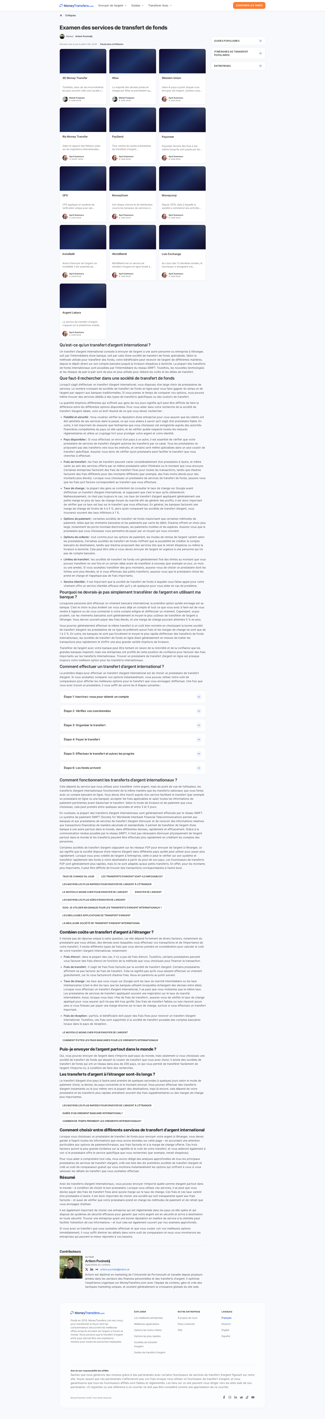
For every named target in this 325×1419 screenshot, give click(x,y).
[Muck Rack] (96, 1269)
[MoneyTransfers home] (77, 5)
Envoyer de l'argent (148, 891)
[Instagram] (229, 1397)
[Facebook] (224, 1397)
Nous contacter (186, 1323)
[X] (86, 1269)
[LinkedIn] (91, 1269)
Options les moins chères (148, 1330)
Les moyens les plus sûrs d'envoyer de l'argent (93, 899)
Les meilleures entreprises (148, 1317)
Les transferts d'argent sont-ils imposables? (132, 876)
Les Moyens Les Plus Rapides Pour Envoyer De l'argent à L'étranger (106, 884)
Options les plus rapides (147, 1336)
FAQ (180, 1330)
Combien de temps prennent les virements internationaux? (102, 1121)
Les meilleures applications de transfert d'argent (96, 915)
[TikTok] (247, 1397)
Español (226, 1336)
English (225, 1330)
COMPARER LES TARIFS (249, 5)
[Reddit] (241, 1397)
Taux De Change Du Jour (78, 876)
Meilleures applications (146, 1323)
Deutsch (226, 1323)
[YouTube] (252, 1397)
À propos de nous (187, 1317)
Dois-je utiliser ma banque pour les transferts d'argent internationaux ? (112, 907)
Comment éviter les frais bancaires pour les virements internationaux (110, 1040)
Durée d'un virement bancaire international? (92, 1113)
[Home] (61, 15)
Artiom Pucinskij (83, 36)
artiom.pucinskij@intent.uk (114, 1269)
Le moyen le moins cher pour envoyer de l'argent (95, 891)
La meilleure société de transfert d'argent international (101, 923)
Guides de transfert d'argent (149, 1352)
